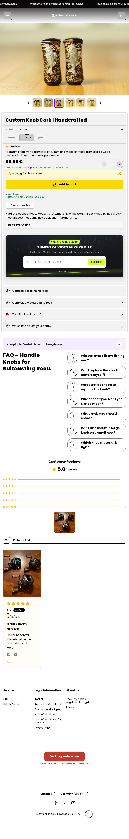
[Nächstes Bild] (100, 102)
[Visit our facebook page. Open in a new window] (55, 802)
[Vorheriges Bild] (28, 102)
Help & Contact (12, 704)
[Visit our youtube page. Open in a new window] (73, 802)
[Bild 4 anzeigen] (70, 103)
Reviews (70, 707)
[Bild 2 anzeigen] (48, 103)
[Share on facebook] (9, 655)
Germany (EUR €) (72, 793)
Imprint (39, 699)
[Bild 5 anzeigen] (81, 103)
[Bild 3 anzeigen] (59, 103)
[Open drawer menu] (7, 15)
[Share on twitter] (15, 655)
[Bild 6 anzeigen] (92, 103)
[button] (8, 146)
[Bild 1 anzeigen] (37, 103)
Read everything (19, 224)
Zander (26, 137)
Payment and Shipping (48, 709)
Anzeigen (96, 262)
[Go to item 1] (64, 522)
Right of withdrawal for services (48, 721)
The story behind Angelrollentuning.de (78, 700)
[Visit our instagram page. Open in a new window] (64, 802)
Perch (11, 137)
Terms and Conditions (48, 704)
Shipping (30, 167)
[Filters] (6, 540)
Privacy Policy (43, 727)
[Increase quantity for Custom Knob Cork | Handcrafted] (119, 164)
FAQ (5, 699)
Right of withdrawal (46, 714)
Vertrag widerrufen (64, 756)
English (45, 793)
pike (40, 137)
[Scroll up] (89, 814)
